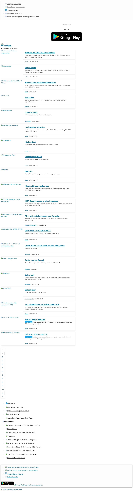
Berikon (27, 77)
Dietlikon (27, 62)
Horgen (26, 151)
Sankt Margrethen (29, 299)
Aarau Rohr (27, 284)
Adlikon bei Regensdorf (31, 225)
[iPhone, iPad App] (28, 485)
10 (3, 389)
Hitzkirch (27, 106)
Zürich (26, 91)
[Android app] (7, 485)
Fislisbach (27, 269)
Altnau (26, 313)
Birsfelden (27, 254)
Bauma (26, 180)
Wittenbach (28, 121)
